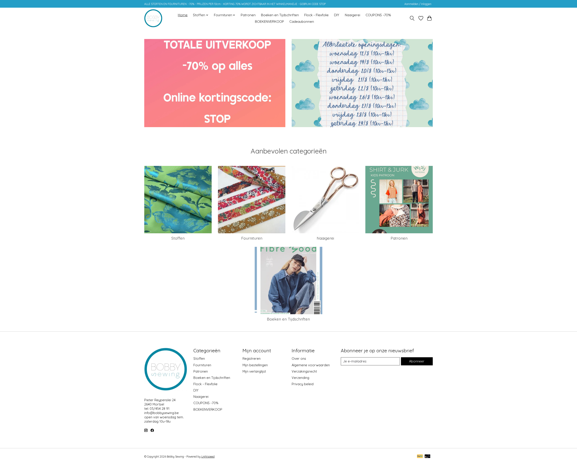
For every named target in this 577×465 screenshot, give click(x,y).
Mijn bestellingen (255, 365)
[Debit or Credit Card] (427, 456)
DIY (336, 15)
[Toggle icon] (412, 18)
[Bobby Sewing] (153, 18)
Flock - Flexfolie (316, 15)
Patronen (248, 15)
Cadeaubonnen (301, 21)
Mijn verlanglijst (254, 371)
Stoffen (178, 238)
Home (183, 15)
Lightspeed (208, 456)
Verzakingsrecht (304, 371)
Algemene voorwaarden (311, 365)
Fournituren (251, 238)
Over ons (299, 358)
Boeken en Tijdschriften (280, 15)
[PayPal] (420, 456)
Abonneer (416, 361)
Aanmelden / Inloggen (417, 4)
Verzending (300, 378)
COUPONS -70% (378, 15)
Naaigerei (352, 15)
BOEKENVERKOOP (269, 21)
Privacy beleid (303, 384)
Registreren (252, 358)
